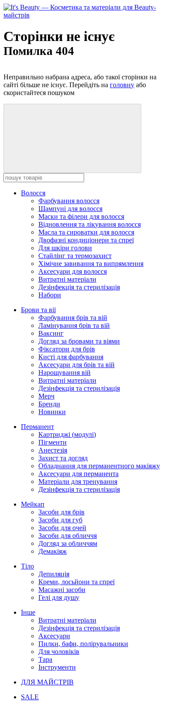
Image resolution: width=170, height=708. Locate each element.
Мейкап (32, 504)
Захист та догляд (63, 458)
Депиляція (53, 574)
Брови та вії (38, 309)
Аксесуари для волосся (72, 271)
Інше (28, 612)
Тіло (27, 566)
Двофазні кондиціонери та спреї (86, 240)
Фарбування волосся (68, 200)
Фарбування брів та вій (72, 317)
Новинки (52, 411)
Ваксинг (51, 333)
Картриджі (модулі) (67, 434)
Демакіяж (52, 551)
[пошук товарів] (72, 138)
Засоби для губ (60, 520)
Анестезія (52, 450)
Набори (49, 295)
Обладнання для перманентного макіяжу (99, 466)
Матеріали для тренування (77, 481)
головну (122, 84)
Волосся (33, 193)
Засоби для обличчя (67, 535)
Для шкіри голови (65, 248)
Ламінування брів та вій (74, 325)
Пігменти (52, 442)
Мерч (46, 396)
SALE (30, 697)
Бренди (49, 404)
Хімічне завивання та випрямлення (90, 263)
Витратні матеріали (67, 279)
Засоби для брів (61, 512)
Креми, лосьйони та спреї (76, 581)
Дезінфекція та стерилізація (79, 287)
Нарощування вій (64, 372)
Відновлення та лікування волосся (89, 224)
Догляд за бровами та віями (79, 341)
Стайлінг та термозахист (75, 255)
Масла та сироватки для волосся (86, 232)
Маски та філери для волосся (81, 216)
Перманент (37, 426)
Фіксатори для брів (66, 349)
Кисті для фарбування (70, 357)
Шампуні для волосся (70, 208)
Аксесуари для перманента (78, 473)
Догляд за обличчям (67, 543)
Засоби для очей (62, 527)
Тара (45, 659)
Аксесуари (54, 636)
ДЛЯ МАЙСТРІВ (47, 682)
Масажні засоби (61, 589)
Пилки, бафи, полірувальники (83, 643)
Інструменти (57, 667)
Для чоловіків (58, 651)
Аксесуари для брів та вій (76, 364)
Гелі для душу (58, 597)
